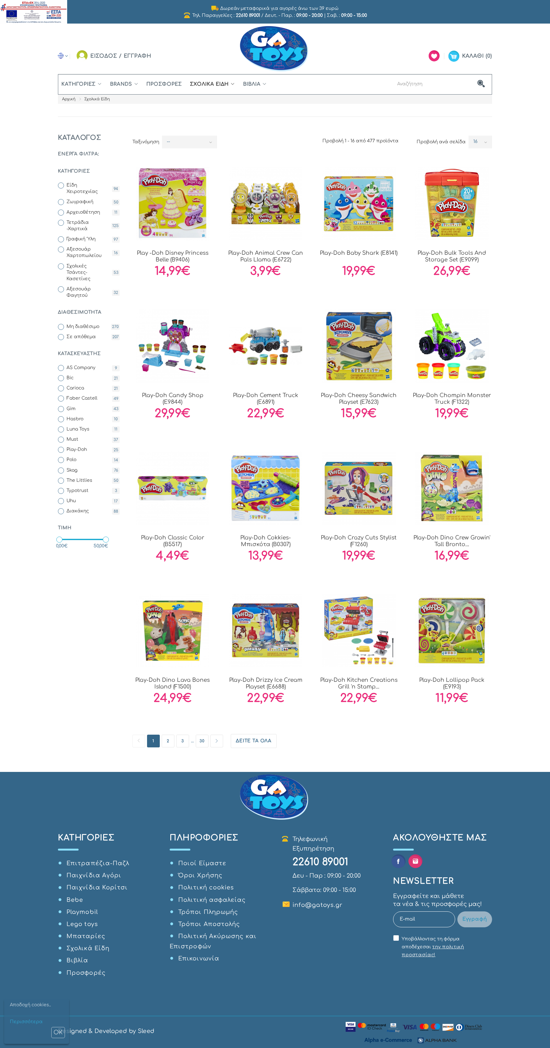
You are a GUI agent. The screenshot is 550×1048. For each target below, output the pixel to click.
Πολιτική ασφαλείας (212, 900)
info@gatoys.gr (317, 905)
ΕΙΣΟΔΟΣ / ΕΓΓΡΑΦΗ (121, 56)
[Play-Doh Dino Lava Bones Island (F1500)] (172, 631)
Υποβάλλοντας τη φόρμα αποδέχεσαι (433, 947)
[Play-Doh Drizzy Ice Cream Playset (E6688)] (265, 631)
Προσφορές (164, 84)
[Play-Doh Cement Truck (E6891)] (265, 346)
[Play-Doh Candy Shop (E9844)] (172, 346)
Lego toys (82, 924)
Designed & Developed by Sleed (106, 1031)
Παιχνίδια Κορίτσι (97, 887)
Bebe (75, 900)
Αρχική (68, 99)
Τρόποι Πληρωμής (208, 912)
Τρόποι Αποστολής (209, 924)
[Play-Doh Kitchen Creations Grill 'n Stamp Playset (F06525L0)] (359, 631)
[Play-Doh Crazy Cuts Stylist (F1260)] (359, 488)
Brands (121, 84)
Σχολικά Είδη (209, 84)
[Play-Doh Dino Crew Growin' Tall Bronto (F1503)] (452, 488)
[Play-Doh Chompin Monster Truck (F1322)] (452, 346)
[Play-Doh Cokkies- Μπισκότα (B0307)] (265, 488)
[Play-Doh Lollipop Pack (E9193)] (452, 631)
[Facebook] (398, 861)
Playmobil (82, 912)
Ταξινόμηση (145, 141)
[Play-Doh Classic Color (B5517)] (172, 488)
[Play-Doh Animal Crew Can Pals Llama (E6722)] (265, 203)
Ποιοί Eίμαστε (202, 863)
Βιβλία (251, 84)
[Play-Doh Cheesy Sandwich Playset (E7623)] (359, 346)
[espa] (33, 11)
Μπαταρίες (86, 936)
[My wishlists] (434, 56)
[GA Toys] (275, 49)
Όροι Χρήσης (200, 875)
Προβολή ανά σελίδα (441, 141)
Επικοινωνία (198, 958)
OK (58, 1032)
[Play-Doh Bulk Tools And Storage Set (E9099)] (452, 203)
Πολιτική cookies (206, 887)
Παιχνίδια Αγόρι (94, 875)
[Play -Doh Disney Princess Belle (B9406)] (172, 203)
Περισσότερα (26, 1021)
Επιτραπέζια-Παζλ (98, 863)
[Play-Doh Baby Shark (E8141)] (359, 203)
